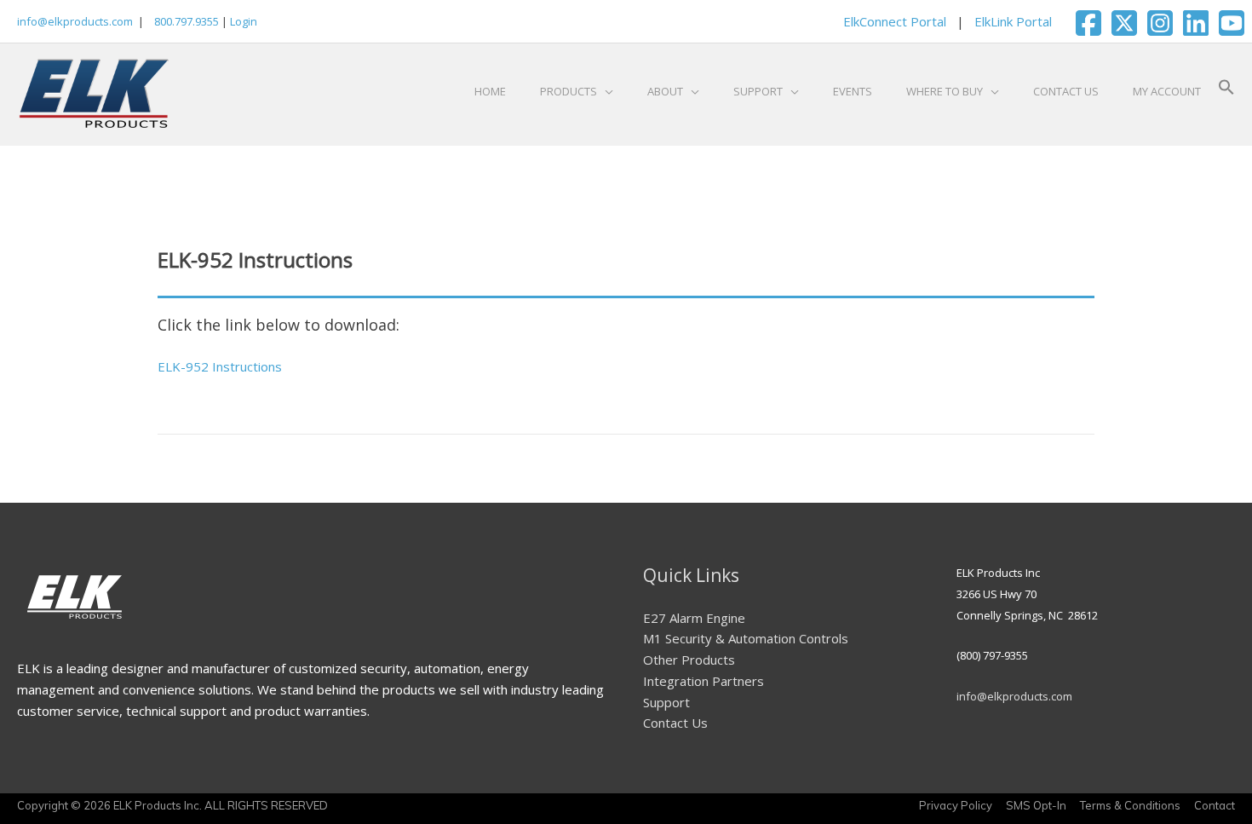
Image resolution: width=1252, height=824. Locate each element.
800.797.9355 (185, 21)
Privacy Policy (955, 805)
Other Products (689, 659)
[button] (1226, 91)
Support (666, 702)
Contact (1214, 805)
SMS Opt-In (1036, 805)
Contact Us (675, 722)
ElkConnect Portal (894, 21)
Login (243, 21)
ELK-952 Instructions (220, 366)
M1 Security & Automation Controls (745, 638)
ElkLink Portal (1013, 21)
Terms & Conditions (1130, 805)
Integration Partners (703, 680)
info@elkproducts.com (75, 21)
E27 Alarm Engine (694, 617)
